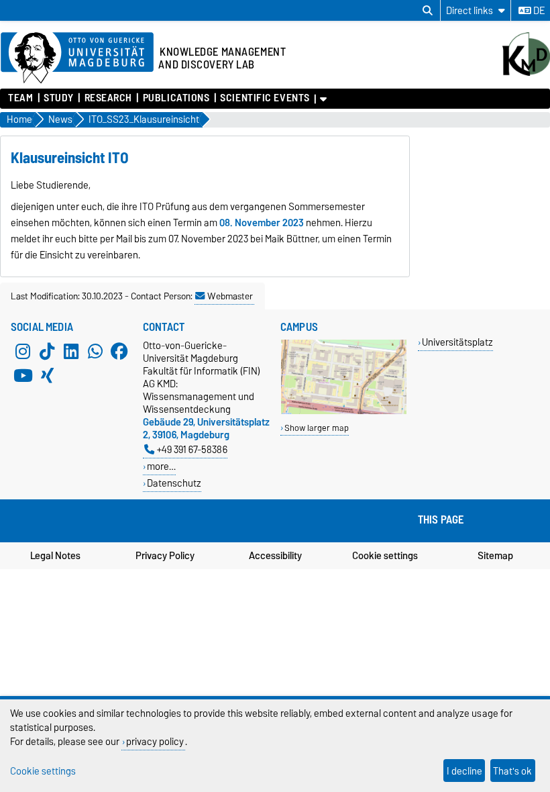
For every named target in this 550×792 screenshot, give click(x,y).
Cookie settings (385, 556)
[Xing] (47, 375)
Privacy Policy (165, 556)
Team (20, 98)
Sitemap (495, 556)
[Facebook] (119, 351)
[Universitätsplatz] (343, 411)
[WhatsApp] (95, 351)
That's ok (512, 770)
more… (161, 466)
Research (108, 98)
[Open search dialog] (427, 11)
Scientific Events (265, 98)
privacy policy (155, 741)
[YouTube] (23, 375)
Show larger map (316, 428)
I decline (464, 770)
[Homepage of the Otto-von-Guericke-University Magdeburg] (77, 58)
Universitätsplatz (457, 342)
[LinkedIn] (71, 351)
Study (59, 98)
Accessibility (275, 556)
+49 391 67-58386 (192, 449)
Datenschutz (174, 483)
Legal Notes (55, 556)
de (538, 11)
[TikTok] (47, 351)
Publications (176, 98)
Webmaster (230, 296)
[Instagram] (23, 351)
